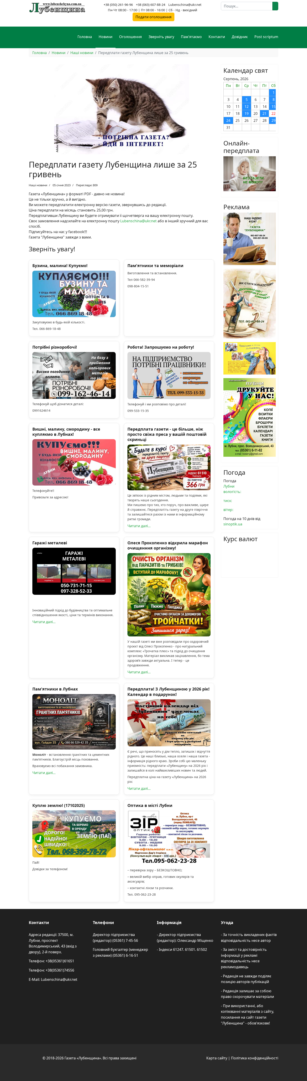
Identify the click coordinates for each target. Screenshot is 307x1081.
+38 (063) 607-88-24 (150, 4)
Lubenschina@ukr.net (184, 4)
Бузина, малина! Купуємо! (59, 265)
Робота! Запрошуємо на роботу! (160, 347)
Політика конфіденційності (254, 1058)
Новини (105, 36)
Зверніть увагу (161, 36)
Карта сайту (216, 1058)
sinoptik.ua (232, 524)
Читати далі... (139, 525)
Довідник (240, 36)
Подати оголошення (153, 16)
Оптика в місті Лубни (149, 805)
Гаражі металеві (49, 542)
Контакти (217, 36)
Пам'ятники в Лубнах (55, 689)
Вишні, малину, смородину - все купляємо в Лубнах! (66, 431)
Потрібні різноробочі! (54, 347)
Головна (85, 36)
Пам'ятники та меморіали (155, 265)
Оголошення (130, 36)
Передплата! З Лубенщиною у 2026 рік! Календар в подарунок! (168, 691)
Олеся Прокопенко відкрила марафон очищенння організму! (167, 545)
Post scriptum (266, 36)
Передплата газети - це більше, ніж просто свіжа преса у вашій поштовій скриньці (167, 434)
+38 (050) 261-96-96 (118, 4)
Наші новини (38, 185)
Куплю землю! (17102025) (58, 805)
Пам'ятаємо (191, 36)
